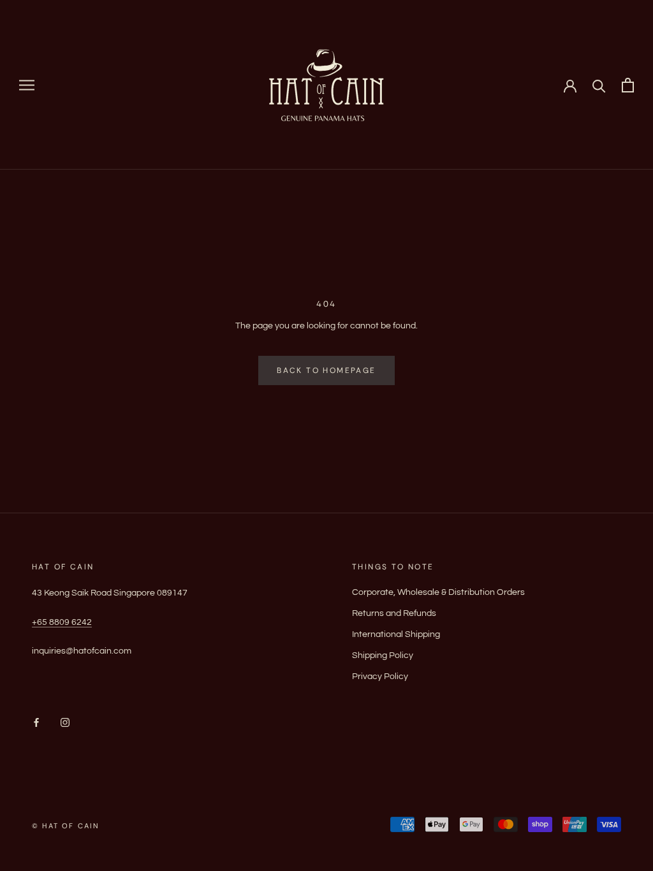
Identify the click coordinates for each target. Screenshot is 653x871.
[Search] (599, 85)
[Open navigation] (26, 85)
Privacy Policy (380, 676)
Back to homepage (326, 370)
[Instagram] (65, 722)
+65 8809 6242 (62, 622)
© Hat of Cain (66, 825)
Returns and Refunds (394, 613)
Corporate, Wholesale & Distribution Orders (438, 592)
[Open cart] (628, 85)
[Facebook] (36, 722)
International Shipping (396, 634)
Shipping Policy (382, 655)
